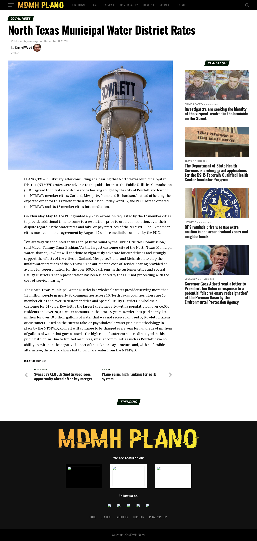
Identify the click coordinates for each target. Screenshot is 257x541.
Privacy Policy (158, 517)
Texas (93, 5)
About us (122, 517)
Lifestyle (180, 5)
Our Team (138, 517)
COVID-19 (148, 5)
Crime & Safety (128, 5)
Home (93, 517)
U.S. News (108, 5)
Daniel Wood (23, 47)
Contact (106, 517)
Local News (78, 5)
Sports (164, 5)
